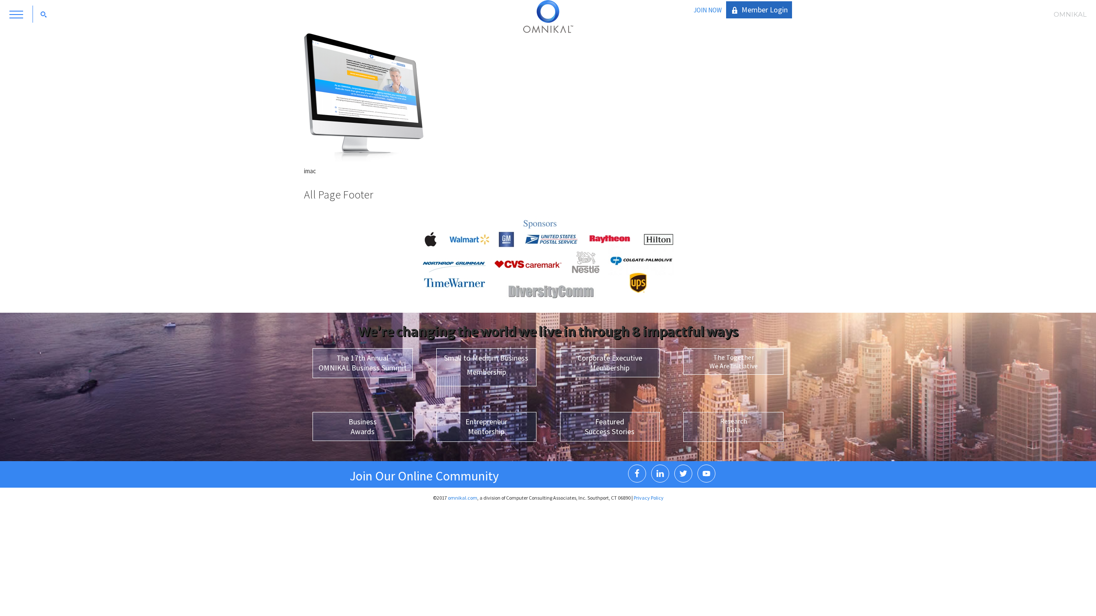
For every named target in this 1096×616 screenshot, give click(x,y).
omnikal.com (462, 498)
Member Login (765, 10)
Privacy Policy (649, 498)
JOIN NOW (708, 10)
